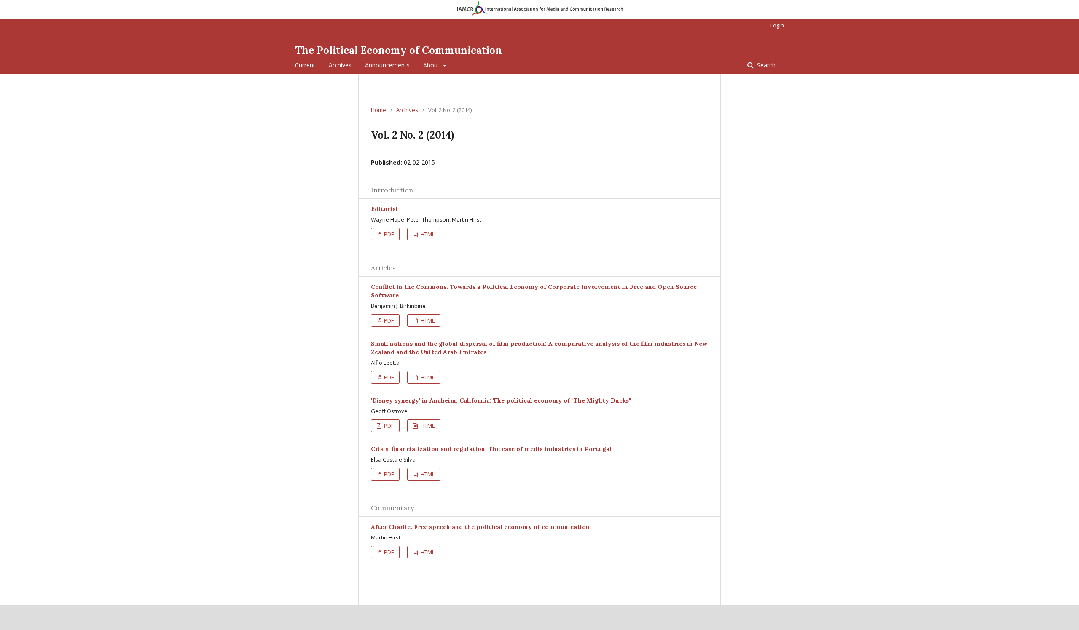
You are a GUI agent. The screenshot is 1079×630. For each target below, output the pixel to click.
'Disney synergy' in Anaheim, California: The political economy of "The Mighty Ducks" (501, 400)
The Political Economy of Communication (398, 50)
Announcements (387, 65)
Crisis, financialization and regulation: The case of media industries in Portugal (491, 449)
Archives (340, 65)
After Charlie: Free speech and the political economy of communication (480, 527)
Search (765, 65)
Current (305, 65)
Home (378, 110)
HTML (427, 234)
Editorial (384, 209)
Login (777, 25)
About (432, 65)
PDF (388, 234)
